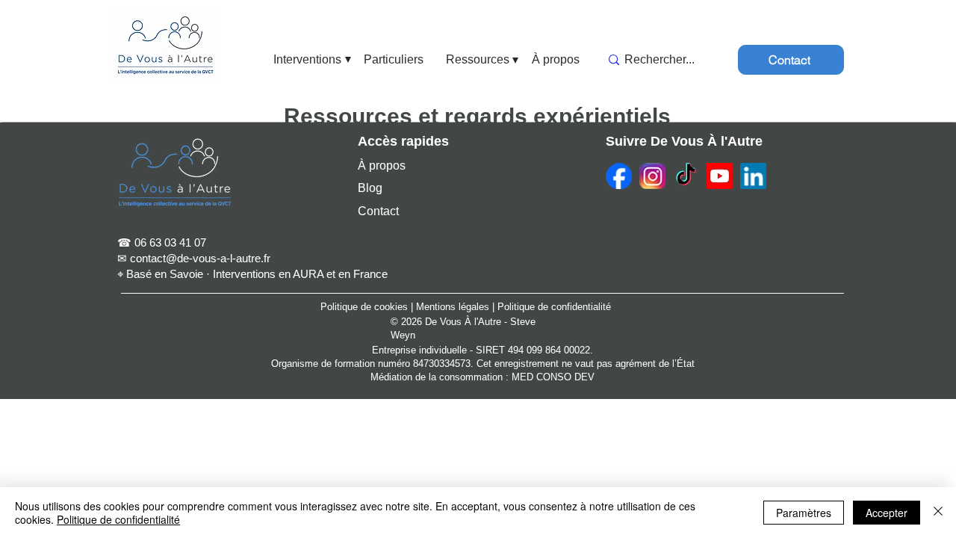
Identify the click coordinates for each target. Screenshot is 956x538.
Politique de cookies (364, 306)
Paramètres (803, 512)
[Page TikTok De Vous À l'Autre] (686, 176)
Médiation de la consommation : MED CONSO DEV (482, 377)
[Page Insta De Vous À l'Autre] (652, 176)
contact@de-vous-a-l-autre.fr (200, 258)
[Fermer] (938, 512)
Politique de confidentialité (554, 306)
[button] (307, 59)
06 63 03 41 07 (170, 242)
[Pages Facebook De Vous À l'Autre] (619, 176)
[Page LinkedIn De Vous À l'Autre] (753, 176)
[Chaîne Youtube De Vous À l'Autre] (720, 176)
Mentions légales (452, 306)
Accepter (886, 512)
